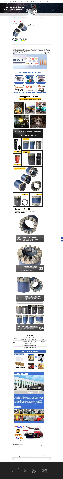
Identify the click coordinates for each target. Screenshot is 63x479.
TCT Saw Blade (33, 470)
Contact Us (25, 470)
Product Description (16, 42)
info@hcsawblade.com (46, 472)
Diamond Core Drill (34, 468)
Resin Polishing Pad (34, 473)
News (24, 469)
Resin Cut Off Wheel (34, 471)
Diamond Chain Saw (34, 469)
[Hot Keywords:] (52, 1)
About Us (25, 468)
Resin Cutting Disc (34, 472)
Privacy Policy (25, 471)
